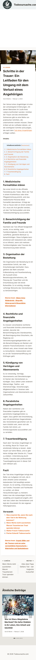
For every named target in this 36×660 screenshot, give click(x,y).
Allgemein (6, 67)
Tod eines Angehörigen (23, 130)
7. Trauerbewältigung (12, 172)
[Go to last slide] (5, 615)
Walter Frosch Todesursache (18, 531)
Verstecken (25, 145)
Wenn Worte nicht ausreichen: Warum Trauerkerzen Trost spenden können (18, 525)
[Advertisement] (18, 28)
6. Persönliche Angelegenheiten (16, 169)
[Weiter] (30, 615)
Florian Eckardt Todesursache (18, 533)
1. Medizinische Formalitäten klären (17, 149)
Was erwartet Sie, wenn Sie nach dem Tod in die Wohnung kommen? (19, 517)
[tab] (14, 638)
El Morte (8, 99)
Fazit (7, 174)
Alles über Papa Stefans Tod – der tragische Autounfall (27, 566)
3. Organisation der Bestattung (16, 157)
